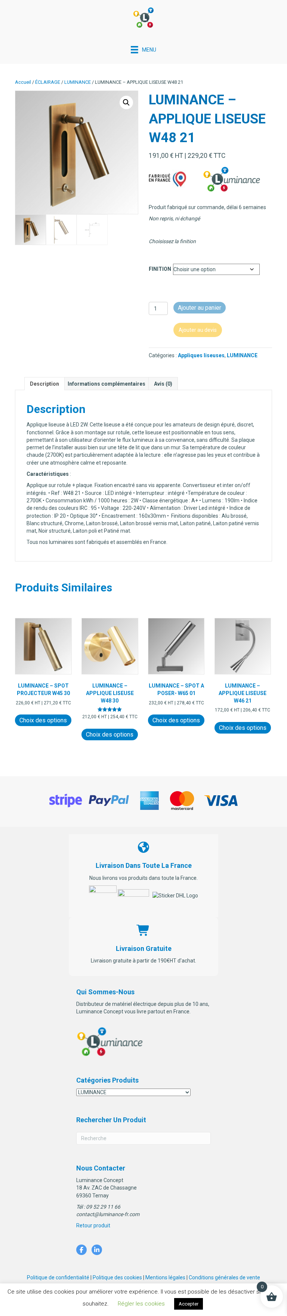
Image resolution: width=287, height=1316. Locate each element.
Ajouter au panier (199, 307)
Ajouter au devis (198, 330)
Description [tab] (44, 384)
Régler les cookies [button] (141, 1303)
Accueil (23, 82)
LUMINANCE (77, 82)
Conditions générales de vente (224, 1277)
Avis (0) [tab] (163, 384)
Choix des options (43, 720)
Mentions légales (165, 1277)
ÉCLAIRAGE (47, 82)
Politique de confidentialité (58, 1277)
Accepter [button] (188, 1304)
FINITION (160, 269)
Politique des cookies (117, 1277)
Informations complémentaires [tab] (106, 384)
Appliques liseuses (201, 355)
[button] (126, 102)
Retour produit (93, 1225)
